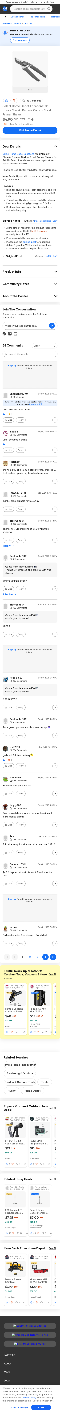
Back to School (18, 17)
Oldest (37, 346)
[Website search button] (48, 8)
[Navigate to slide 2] (31, 90)
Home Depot (32, 1090)
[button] (14, 100)
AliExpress (34, 1158)
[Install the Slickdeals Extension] (30, 1326)
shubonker (16, 777)
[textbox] (26, 326)
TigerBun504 (17, 521)
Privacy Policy (29, 1397)
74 (10, 100)
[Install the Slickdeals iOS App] (30, 1344)
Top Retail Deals (37, 17)
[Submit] (6, 354)
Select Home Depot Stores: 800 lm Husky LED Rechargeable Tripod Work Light (40, 1211)
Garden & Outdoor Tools (20, 1082)
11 (9, 1032)
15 (9, 1164)
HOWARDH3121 (18, 493)
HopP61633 (16, 678)
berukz (13, 927)
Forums (17, 23)
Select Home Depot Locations (18, 153)
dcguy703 (15, 805)
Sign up (12, 365)
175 (34, 1032)
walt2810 (15, 747)
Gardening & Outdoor (20, 1073)
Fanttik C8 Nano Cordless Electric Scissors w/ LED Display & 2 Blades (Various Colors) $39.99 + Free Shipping (14, 1010)
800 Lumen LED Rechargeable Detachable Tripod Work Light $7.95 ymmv (15, 1211)
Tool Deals (54, 17)
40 (10, 1233)
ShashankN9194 (19, 394)
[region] (30, 1399)
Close (41, 1407)
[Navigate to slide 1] (29, 90)
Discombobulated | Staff (45, 221)
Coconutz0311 (18, 864)
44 (34, 1233)
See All (52, 974)
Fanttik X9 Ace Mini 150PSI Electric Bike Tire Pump (39, 1010)
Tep (12, 836)
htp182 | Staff (51, 256)
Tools (44, 1082)
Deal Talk (28, 23)
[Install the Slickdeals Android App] (30, 1335)
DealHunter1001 (19, 556)
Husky (12, 1090)
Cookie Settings (19, 1407)
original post (29, 242)
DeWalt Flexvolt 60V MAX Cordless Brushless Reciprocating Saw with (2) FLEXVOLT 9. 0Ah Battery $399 (14, 1280)
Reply (21, 420)
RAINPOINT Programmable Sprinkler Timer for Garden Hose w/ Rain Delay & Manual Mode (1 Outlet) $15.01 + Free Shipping (39, 1142)
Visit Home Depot (30, 130)
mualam (14, 431)
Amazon (8, 1026)
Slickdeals (7, 23)
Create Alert (21, 40)
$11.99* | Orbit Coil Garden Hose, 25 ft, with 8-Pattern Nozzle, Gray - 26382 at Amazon (15, 1142)
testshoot (15, 462)
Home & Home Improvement (20, 1064)
